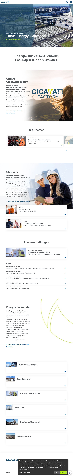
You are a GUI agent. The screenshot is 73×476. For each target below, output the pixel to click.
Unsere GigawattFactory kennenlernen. (14, 112)
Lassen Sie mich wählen (25, 472)
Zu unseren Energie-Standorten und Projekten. (17, 346)
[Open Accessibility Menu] (70, 473)
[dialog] (43, 467)
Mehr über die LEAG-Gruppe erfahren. (19, 201)
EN (9, 472)
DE (7, 472)
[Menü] (71, 2)
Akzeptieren (63, 472)
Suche (67, 2)
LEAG (5, 2)
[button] (34, 44)
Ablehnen (56, 472)
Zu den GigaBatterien (14, 39)
